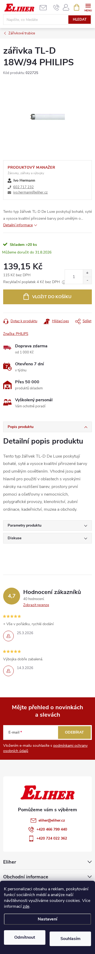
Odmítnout (24, 937)
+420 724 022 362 (51, 838)
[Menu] (88, 7)
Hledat (80, 19)
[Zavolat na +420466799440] (56, 7)
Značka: (15, 333)
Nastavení (47, 919)
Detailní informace (18, 225)
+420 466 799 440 (51, 829)
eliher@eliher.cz (52, 820)
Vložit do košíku (52, 297)
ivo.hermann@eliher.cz (30, 192)
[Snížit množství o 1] (87, 280)
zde (26, 906)
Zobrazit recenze (36, 605)
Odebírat (74, 732)
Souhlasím (70, 939)
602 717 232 (23, 187)
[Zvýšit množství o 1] (87, 273)
